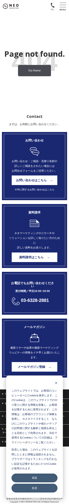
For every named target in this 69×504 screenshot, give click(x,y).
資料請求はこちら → (34, 257)
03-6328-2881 (35, 300)
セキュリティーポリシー (18, 498)
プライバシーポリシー (51, 498)
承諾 (34, 477)
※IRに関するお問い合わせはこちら (34, 189)
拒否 (34, 488)
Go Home (34, 70)
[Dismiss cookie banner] (56, 383)
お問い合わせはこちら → (34, 180)
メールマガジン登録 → (34, 366)
